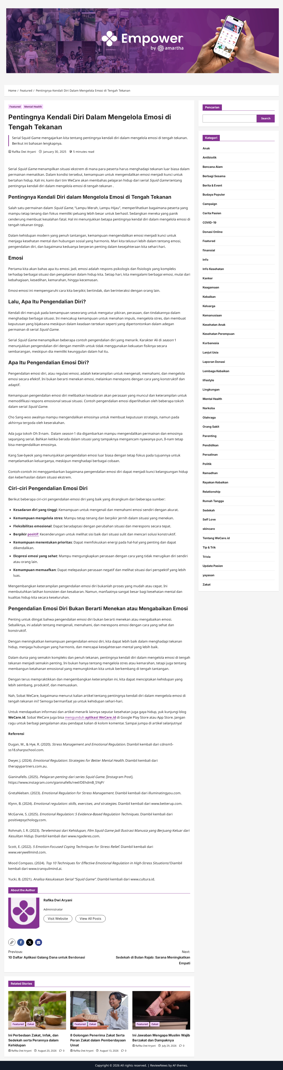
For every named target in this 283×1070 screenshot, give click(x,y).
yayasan (208, 575)
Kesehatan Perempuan (219, 333)
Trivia (206, 556)
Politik (207, 464)
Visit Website (58, 918)
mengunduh (90, 717)
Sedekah (209, 510)
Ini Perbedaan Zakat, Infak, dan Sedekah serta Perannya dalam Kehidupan (33, 1040)
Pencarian (212, 107)
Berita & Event (212, 185)
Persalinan (210, 454)
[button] (11, 942)
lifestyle (208, 380)
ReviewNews (159, 1065)
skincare (209, 528)
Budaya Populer (214, 194)
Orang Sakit (211, 426)
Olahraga (209, 417)
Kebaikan (209, 296)
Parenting (209, 436)
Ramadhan (210, 473)
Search (265, 118)
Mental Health (33, 106)
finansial (209, 250)
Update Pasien (213, 566)
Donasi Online (213, 232)
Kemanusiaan (212, 315)
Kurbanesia (211, 343)
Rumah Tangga (213, 501)
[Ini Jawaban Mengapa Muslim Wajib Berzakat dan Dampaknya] (161, 1010)
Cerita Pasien (212, 213)
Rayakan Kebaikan (215, 482)
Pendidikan (211, 445)
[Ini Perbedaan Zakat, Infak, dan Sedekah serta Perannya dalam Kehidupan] (37, 1010)
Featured (15, 106)
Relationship (211, 491)
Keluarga (209, 306)
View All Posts (90, 918)
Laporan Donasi (214, 361)
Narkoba (209, 408)
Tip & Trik (209, 547)
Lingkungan (211, 389)
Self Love (209, 519)
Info (205, 259)
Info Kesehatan (213, 269)
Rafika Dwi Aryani (24, 152)
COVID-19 (209, 222)
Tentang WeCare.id (216, 538)
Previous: (46, 954)
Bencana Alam (213, 166)
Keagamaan (211, 287)
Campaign (210, 204)
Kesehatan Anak (214, 324)
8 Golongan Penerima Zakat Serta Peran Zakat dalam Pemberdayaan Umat (98, 1040)
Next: (153, 957)
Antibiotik (209, 157)
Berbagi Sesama (214, 176)
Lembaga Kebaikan (216, 371)
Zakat (30, 1024)
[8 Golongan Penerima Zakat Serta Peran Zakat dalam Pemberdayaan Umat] (99, 1010)
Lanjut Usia (210, 352)
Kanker (208, 278)
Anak (206, 148)
